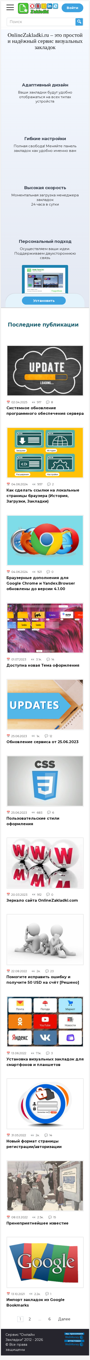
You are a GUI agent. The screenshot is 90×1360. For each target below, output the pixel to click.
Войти (72, 8)
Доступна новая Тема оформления (42, 665)
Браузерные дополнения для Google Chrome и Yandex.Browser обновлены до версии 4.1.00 (40, 583)
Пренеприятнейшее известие (37, 1223)
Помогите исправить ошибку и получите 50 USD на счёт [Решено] (42, 980)
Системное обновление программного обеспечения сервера (45, 411)
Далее (64, 1319)
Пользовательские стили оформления (32, 821)
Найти (79, 22)
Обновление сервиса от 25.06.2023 (42, 742)
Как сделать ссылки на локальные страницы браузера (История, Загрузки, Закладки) (42, 495)
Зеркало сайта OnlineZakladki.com (42, 900)
